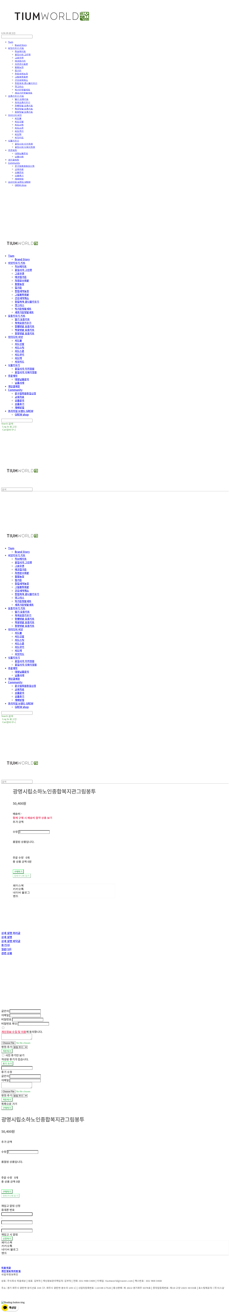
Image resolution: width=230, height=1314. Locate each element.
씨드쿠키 (19, 131)
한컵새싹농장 (21, 73)
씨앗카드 (19, 137)
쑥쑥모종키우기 (22, 102)
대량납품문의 (21, 153)
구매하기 (7, 1107)
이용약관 (6, 1267)
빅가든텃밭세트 (22, 89)
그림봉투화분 (21, 76)
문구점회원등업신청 (25, 165)
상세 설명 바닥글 (10, 941)
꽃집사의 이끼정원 (24, 143)
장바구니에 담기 (10, 1195)
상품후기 (19, 175)
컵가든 (18, 70)
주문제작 (12, 150)
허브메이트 (20, 51)
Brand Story (21, 45)
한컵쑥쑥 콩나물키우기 (26, 83)
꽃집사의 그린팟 (23, 54)
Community (14, 162)
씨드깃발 (19, 121)
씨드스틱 (19, 124)
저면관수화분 (21, 64)
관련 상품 (6, 953)
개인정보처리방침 (11, 1271)
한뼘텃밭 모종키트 (24, 105)
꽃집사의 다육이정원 (25, 146)
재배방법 (19, 178)
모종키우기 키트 (16, 95)
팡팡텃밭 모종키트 (24, 111)
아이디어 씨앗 (15, 115)
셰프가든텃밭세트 (23, 92)
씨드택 (18, 134)
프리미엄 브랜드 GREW (19, 181)
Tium (10, 42)
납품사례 (19, 156)
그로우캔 (19, 57)
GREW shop (20, 185)
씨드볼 (18, 118)
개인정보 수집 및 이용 (13, 1032)
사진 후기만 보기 (14, 1055)
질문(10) (6, 949)
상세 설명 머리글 (10, 933)
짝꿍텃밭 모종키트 (24, 108)
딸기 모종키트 (21, 99)
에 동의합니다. (22, 1032)
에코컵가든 (20, 60)
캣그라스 (19, 86)
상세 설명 (6, 937)
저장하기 (7, 1051)
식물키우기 (13, 140)
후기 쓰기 (7, 1063)
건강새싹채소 (21, 79)
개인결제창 (13, 159)
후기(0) (5, 945)
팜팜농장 (19, 67)
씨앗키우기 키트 (16, 48)
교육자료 (19, 169)
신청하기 (7, 1238)
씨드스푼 (19, 127)
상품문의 (19, 172)
